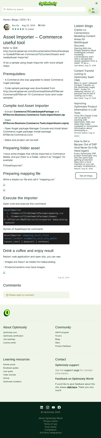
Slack (57, 342)
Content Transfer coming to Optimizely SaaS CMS (84, 75)
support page (71, 370)
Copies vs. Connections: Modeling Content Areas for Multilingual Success (84, 37)
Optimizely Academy (12, 381)
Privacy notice (50, 421)
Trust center (51, 427)
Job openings (9, 339)
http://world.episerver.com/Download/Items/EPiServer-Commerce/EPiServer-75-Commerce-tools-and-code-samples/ (33, 94)
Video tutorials (9, 375)
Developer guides (11, 368)
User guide (8, 371)
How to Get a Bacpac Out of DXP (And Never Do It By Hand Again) (85, 146)
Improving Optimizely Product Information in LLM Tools (85, 108)
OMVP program (62, 332)
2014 (23, 19)
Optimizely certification (13, 336)
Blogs (15, 19)
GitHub (6, 378)
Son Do (15, 25)
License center (9, 342)
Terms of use (50, 424)
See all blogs (86, 175)
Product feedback (63, 346)
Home (6, 19)
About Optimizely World (50, 418)
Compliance (50, 429)
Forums (58, 336)
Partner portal (9, 364)
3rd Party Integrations (51, 432)
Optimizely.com (10, 332)
